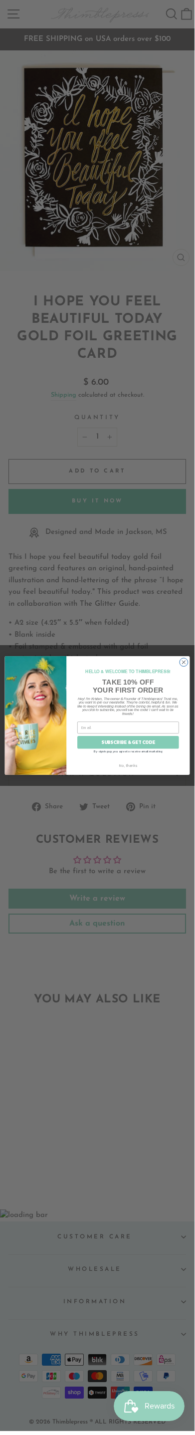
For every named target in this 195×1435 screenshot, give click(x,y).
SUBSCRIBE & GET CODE (128, 742)
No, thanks (128, 765)
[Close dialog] (184, 662)
